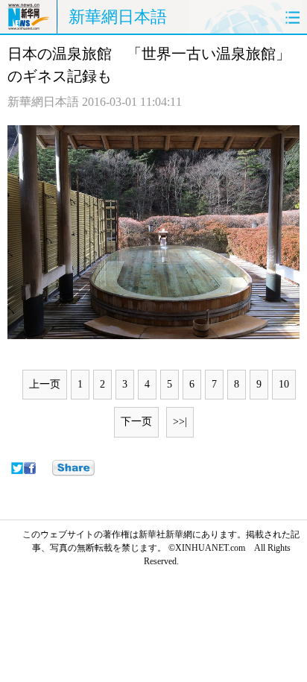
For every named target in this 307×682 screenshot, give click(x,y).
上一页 (44, 384)
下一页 (136, 421)
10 (284, 384)
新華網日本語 (118, 16)
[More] (73, 468)
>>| (180, 421)
